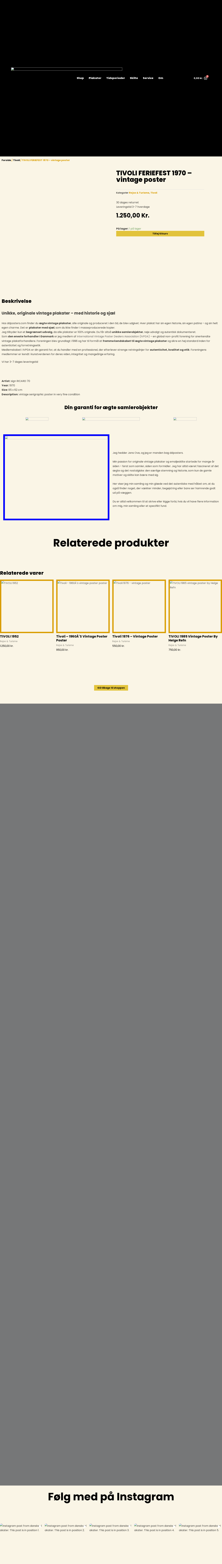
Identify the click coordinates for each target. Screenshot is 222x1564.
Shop (80, 78)
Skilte (134, 78)
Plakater (95, 78)
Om (160, 78)
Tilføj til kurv (160, 233)
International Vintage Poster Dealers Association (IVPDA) (113, 336)
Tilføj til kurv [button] (8, 651)
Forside (6, 160)
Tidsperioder (115, 78)
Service (148, 78)
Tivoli (16, 160)
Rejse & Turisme (139, 192)
